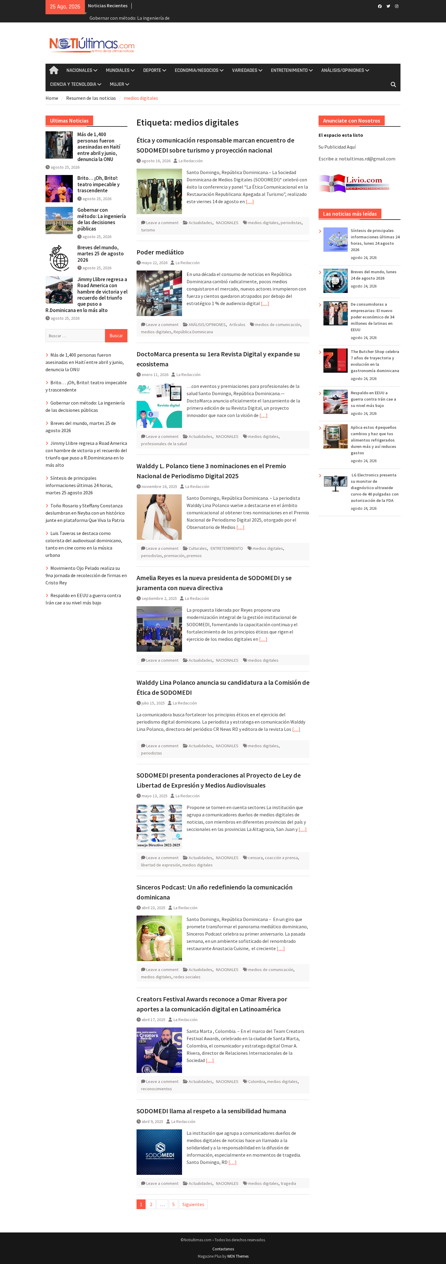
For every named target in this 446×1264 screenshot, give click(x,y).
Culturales (198, 548)
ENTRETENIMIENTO (289, 70)
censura (255, 857)
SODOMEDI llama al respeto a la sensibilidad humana (211, 1111)
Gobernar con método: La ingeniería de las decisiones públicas (101, 219)
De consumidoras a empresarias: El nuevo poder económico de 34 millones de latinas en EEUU (372, 316)
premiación (174, 555)
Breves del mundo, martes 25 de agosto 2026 (100, 253)
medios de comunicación (277, 324)
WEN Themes (237, 1256)
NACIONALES (79, 70)
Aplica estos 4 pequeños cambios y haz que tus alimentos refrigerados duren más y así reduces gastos (374, 440)
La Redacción (191, 160)
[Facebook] (379, 6)
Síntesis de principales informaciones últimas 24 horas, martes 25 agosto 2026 (79, 485)
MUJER (117, 84)
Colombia (256, 1081)
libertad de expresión (160, 865)
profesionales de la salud (164, 443)
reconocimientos (156, 1088)
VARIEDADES (244, 70)
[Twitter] (388, 6)
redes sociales (187, 977)
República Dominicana (193, 331)
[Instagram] (396, 6)
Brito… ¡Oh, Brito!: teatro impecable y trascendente (98, 184)
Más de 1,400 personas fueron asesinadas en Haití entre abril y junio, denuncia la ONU (98, 147)
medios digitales (263, 222)
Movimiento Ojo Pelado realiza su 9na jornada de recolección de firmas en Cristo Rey (86, 575)
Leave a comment (162, 222)
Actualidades (200, 222)
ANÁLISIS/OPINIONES (342, 70)
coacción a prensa (281, 857)
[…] (250, 201)
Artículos (237, 324)
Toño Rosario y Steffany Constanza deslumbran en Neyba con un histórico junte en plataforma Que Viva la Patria (85, 513)
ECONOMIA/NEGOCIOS (196, 70)
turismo (148, 230)
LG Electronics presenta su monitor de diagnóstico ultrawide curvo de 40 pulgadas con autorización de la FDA (375, 487)
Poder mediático (160, 252)
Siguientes (193, 1204)
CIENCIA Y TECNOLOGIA (73, 84)
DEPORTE (152, 70)
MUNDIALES (118, 70)
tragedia (288, 1183)
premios (194, 555)
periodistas (291, 222)
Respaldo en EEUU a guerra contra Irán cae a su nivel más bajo (373, 399)
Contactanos (223, 1249)
